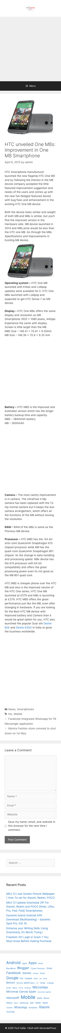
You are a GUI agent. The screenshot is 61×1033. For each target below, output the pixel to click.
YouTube (10, 1011)
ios (40, 979)
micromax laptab (44, 992)
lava (45, 978)
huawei (28, 978)
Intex (36, 978)
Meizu (15, 988)
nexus (9, 1003)
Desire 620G (24, 627)
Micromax (40, 987)
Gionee (35, 973)
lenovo (10, 982)
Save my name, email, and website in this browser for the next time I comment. (31, 825)
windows (33, 1007)
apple (24, 963)
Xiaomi (44, 1007)
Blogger (23, 968)
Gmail (42, 973)
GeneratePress (47, 1028)
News (11, 709)
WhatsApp (20, 1007)
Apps (32, 963)
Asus (40, 963)
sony (38, 1002)
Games (26, 973)
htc (10, 714)
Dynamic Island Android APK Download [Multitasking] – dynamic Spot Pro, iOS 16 (28, 919)
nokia (16, 1003)
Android (13, 962)
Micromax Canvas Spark (21, 991)
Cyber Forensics (38, 968)
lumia (8, 988)
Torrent (9, 1007)
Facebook (13, 973)
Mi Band (28, 988)
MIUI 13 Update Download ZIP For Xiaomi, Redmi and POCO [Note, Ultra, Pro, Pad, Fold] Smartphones (30, 906)
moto (39, 998)
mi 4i (21, 988)
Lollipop (50, 983)
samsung (24, 1003)
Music (46, 998)
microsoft (12, 998)
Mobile (18, 714)
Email (49, 968)
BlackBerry (11, 968)
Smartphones (25, 709)
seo (32, 1002)
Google (12, 978)
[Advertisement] (30, 49)
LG (37, 983)
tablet (45, 1003)
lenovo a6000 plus (26, 983)
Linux (42, 982)
